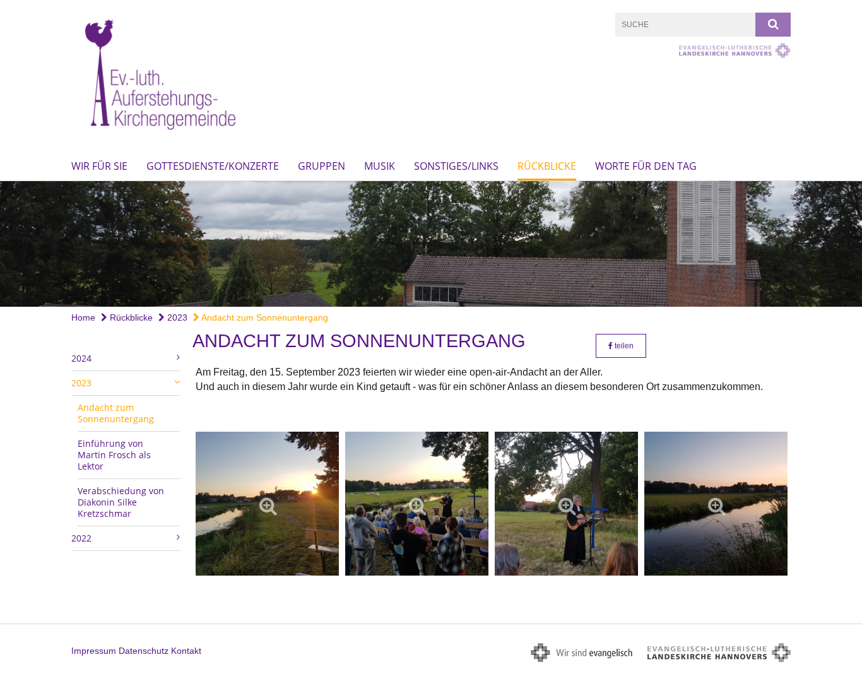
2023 (176, 317)
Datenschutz (143, 651)
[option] (431, 244)
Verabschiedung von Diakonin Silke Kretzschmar (121, 502)
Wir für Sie (99, 166)
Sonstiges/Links (456, 166)
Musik (379, 166)
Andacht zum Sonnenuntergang (263, 317)
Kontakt (186, 651)
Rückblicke (546, 166)
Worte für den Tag (646, 166)
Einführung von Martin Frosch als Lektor (114, 454)
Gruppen (321, 166)
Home (83, 317)
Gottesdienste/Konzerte (212, 166)
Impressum (93, 651)
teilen (623, 345)
